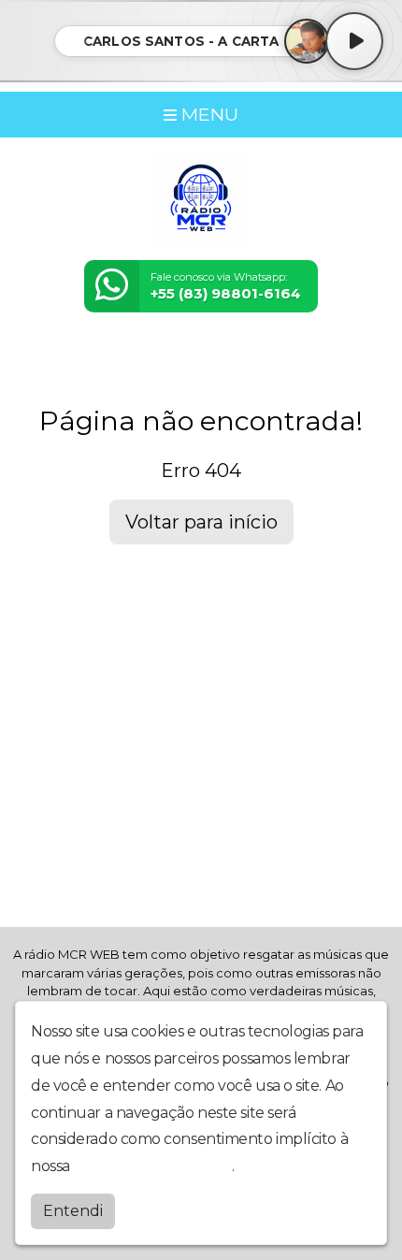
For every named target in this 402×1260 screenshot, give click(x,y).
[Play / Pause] (354, 41)
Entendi (73, 1211)
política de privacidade (152, 1166)
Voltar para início (201, 522)
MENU (207, 114)
